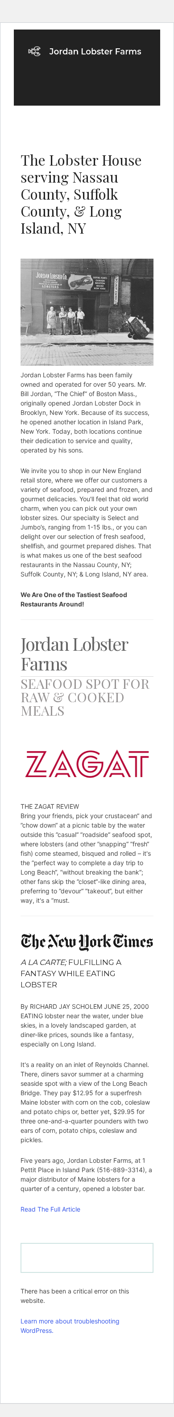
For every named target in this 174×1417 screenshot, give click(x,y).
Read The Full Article (50, 1209)
